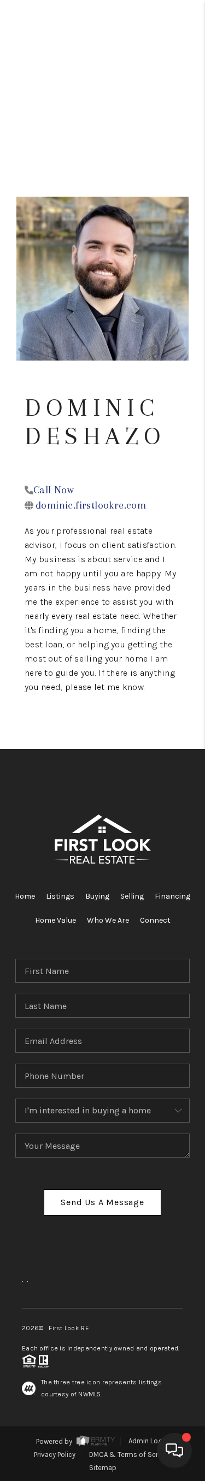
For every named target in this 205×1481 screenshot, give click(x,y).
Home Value (55, 920)
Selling (132, 896)
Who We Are (108, 920)
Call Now (53, 490)
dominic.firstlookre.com (91, 505)
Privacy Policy (54, 1454)
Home (25, 896)
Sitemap (102, 1468)
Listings (60, 896)
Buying (97, 896)
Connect (155, 920)
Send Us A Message (102, 1202)
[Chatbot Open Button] (174, 1450)
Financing (172, 896)
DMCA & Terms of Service (130, 1454)
